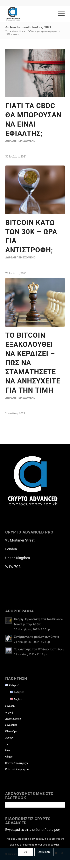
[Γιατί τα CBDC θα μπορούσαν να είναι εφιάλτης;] (35, 73)
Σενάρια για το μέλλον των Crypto (36, 637)
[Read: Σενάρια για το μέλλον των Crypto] (8, 638)
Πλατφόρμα (11, 731)
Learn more (44, 852)
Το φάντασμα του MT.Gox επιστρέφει (39, 649)
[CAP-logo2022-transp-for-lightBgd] (29, 14)
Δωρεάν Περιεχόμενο (20, 141)
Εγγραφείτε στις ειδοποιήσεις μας (32, 830)
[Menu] (59, 14)
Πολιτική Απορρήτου (17, 769)
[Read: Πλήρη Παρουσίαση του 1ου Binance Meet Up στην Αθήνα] (8, 620)
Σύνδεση (10, 705)
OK (25, 852)
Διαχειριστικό (13, 718)
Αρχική (9, 712)
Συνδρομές (11, 724)
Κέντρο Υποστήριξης (17, 763)
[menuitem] (59, 14)
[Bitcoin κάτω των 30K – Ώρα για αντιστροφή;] (35, 190)
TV (6, 744)
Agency (9, 737)
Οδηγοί (9, 756)
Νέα (7, 750)
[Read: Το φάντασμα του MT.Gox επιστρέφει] (8, 650)
